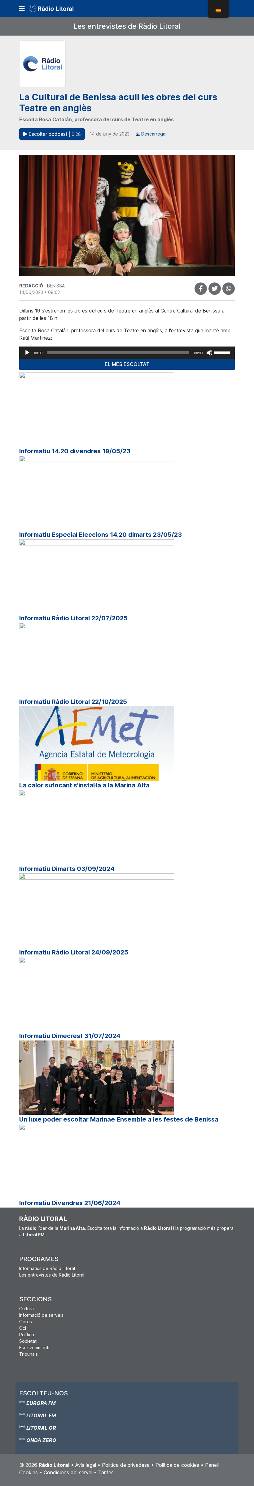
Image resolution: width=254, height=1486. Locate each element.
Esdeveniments (34, 1347)
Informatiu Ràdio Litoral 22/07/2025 (73, 618)
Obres (25, 1321)
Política (26, 1334)
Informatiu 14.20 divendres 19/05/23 (74, 451)
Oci (22, 1328)
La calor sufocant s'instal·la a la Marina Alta (84, 785)
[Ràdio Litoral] (60, 8)
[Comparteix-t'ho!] (201, 288)
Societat (28, 1341)
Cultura (26, 1308)
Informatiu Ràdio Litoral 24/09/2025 (73, 952)
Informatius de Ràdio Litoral (47, 1268)
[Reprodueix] (27, 353)
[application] (127, 353)
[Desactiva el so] (209, 353)
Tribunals (28, 1354)
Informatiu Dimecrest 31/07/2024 (69, 1036)
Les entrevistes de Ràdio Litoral (127, 26)
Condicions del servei (68, 1472)
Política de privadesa (126, 1465)
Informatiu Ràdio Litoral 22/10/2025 (73, 701)
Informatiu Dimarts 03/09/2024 (66, 868)
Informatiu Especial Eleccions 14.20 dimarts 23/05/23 (100, 534)
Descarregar (153, 133)
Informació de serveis (41, 1315)
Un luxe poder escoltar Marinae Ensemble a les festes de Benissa (118, 1119)
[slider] (223, 352)
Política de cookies (177, 1465)
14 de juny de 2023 (109, 133)
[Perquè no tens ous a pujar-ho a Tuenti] (214, 288)
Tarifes (106, 1472)
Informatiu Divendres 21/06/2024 (69, 1203)
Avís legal (85, 1465)
